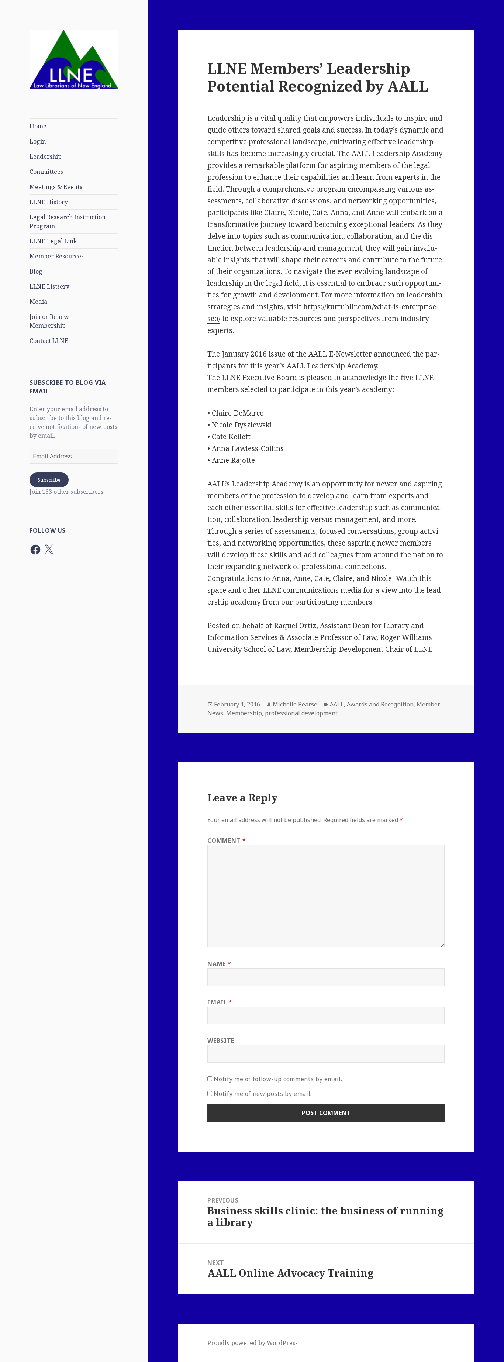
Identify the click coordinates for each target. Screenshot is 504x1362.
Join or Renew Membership (49, 321)
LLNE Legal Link (53, 241)
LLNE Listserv (49, 286)
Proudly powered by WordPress (252, 1343)
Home (38, 126)
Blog (36, 271)
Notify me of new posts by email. (262, 1094)
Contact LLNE (49, 341)
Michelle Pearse (295, 704)
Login (38, 141)
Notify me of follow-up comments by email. (278, 1079)
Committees (46, 172)
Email (219, 1002)
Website (220, 1040)
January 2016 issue (254, 354)
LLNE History (49, 202)
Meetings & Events (56, 187)
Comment (226, 840)
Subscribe (49, 480)
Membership (244, 713)
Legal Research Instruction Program (68, 221)
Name (219, 964)
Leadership (46, 156)
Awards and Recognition (380, 704)
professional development (301, 713)
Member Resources (57, 256)
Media (38, 301)
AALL (337, 704)
